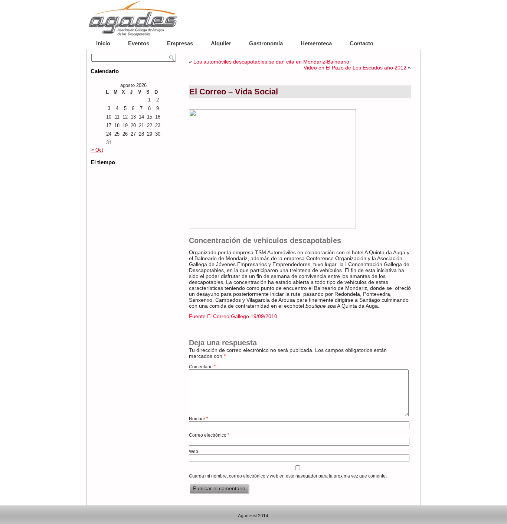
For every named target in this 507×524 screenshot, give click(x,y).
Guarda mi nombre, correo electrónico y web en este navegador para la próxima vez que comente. (288, 476)
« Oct (97, 150)
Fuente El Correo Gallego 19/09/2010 (233, 316)
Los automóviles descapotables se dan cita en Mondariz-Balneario (271, 62)
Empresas (180, 43)
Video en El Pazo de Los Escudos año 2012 (355, 68)
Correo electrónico (209, 435)
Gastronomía (266, 43)
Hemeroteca (316, 43)
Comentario (202, 366)
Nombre (198, 418)
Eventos (138, 43)
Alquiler (221, 43)
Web (193, 451)
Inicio (103, 43)
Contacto (361, 43)
